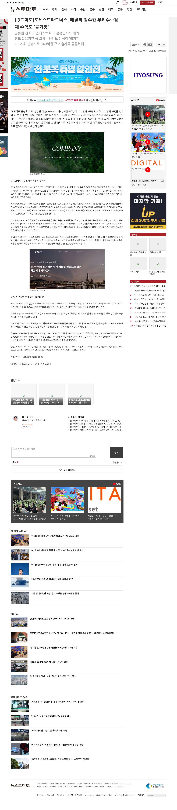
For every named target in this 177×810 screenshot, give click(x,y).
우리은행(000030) (28, 119)
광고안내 (60, 795)
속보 (45, 9)
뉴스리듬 (135, 100)
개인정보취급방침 (74, 795)
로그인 (159, 2)
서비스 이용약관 (121, 795)
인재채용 (50, 795)
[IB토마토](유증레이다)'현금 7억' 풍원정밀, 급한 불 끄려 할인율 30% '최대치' (102, 424)
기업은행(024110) (52, 119)
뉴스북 (28, 426)
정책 (64, 9)
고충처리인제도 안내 (103, 795)
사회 (73, 9)
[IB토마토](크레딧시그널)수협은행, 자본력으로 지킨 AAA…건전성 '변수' (100, 427)
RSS (132, 795)
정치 (54, 9)
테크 (110, 9)
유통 (120, 9)
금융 (92, 9)
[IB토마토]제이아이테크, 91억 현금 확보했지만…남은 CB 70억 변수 (98, 421)
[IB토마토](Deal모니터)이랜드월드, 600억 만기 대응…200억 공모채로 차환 (101, 430)
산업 (101, 9)
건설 (129, 9)
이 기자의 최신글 (76, 417)
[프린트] (144, 44)
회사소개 (40, 795)
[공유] (150, 44)
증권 (82, 9)
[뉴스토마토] (23, 9)
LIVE (125, 2)
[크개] (158, 44)
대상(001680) (49, 111)
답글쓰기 (135, 45)
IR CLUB (88, 795)
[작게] (163, 44)
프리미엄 (141, 9)
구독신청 (141, 795)
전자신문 (133, 2)
